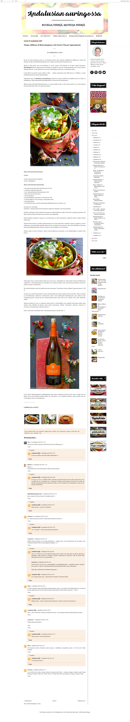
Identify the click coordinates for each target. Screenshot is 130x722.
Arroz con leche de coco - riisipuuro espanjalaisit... (99, 213)
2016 (93, 133)
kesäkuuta (95, 152)
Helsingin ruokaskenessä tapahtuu (99, 190)
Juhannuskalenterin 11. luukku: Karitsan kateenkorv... (98, 181)
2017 (93, 130)
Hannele (29, 464)
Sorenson (29, 670)
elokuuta (95, 147)
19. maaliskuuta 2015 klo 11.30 (37, 442)
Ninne (29, 586)
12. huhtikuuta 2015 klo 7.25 (40, 539)
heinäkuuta (96, 149)
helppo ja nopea (48, 431)
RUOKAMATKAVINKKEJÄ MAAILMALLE (81, 36)
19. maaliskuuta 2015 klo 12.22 (47, 453)
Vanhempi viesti (81, 701)
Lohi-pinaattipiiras (101, 322)
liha (79, 431)
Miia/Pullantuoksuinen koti (34, 494)
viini (40, 433)
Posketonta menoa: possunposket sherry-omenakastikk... (98, 223)
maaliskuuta (96, 159)
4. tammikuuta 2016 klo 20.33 (38, 586)
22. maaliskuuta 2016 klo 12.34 (47, 634)
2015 (93, 135)
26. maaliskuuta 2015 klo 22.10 (40, 516)
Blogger (88, 712)
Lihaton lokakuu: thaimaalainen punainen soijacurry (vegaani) (102, 333)
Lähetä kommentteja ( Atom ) (34, 703)
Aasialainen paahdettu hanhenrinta (98, 176)
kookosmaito (63, 431)
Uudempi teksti (27, 701)
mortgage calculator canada (75, 672)
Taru (28, 442)
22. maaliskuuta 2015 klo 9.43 (47, 505)
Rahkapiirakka (101, 357)
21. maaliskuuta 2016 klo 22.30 (40, 619)
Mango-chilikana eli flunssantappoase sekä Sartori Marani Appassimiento (99, 307)
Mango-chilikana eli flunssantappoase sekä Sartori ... (99, 186)
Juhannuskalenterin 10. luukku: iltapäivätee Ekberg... (98, 195)
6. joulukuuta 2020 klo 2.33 (39, 670)
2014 (93, 238)
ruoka (31, 433)
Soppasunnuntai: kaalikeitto (102, 315)
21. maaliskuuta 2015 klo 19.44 (49, 494)
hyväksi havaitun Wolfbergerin (77, 281)
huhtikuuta (96, 157)
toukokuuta (96, 154)
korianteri (68, 431)
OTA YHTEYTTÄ (45, 36)
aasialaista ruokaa (32, 431)
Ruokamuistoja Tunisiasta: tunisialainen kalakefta (99, 162)
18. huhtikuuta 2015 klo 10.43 (47, 574)
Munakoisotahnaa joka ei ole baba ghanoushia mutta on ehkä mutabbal (102, 282)
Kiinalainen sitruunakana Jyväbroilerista (99, 203)
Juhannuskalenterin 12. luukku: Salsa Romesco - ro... (99, 166)
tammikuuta (96, 235)
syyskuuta (95, 145)
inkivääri (54, 431)
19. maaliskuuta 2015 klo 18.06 (47, 477)
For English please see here (55, 52)
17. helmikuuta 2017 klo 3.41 (47, 658)
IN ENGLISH (34, 36)
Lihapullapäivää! (97, 206)
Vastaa (29, 446)
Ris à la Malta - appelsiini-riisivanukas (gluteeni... (99, 209)
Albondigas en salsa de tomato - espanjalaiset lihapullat (102, 298)
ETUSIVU (25, 36)
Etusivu (54, 701)
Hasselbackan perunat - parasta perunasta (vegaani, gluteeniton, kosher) (99, 342)
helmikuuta (96, 233)
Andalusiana (34, 453)
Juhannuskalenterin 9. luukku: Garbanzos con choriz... (99, 218)
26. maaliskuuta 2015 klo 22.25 (47, 527)
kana (58, 431)
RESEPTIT (99, 36)
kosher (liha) (74, 431)
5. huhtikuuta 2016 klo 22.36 (37, 645)
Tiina (28, 645)
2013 (93, 240)
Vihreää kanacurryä (100, 350)
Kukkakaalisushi (102, 288)
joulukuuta (96, 137)
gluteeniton (41, 431)
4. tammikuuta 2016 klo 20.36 (43, 610)
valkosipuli (36, 433)
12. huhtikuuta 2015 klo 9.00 (47, 551)
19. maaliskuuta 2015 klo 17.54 (39, 464)
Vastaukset (31, 450)
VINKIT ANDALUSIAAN (60, 36)
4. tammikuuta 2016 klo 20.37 (47, 598)
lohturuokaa (27, 433)
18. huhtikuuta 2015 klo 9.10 (44, 562)
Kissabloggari (28, 67)
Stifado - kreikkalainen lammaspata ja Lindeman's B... (98, 172)
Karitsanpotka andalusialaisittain (97, 199)
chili (37, 431)
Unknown (29, 516)
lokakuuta (95, 142)
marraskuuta (96, 140)
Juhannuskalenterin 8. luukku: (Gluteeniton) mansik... (98, 228)
